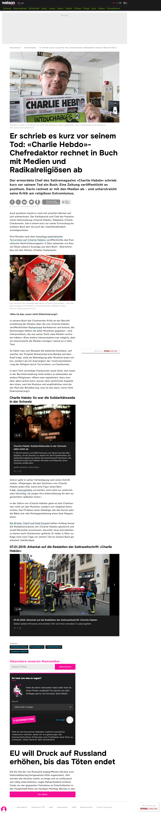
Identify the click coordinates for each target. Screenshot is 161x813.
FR (120, 3)
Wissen (78, 8)
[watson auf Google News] (66, 202)
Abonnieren (65, 666)
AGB (74, 807)
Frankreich (36, 647)
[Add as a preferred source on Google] (51, 202)
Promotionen (113, 8)
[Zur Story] (64, 773)
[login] (4, 809)
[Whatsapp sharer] (20, 471)
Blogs (86, 8)
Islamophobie (24, 490)
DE (113, 3)
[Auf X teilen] (17, 471)
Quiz (93, 8)
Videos (101, 8)
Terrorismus (53, 647)
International (20, 8)
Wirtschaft (34, 8)
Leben (52, 8)
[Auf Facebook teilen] (12, 202)
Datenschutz (86, 807)
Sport (44, 8)
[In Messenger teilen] (18, 202)
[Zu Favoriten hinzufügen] (37, 202)
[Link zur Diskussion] (31, 202)
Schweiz (7, 8)
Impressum (62, 807)
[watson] (8, 3)
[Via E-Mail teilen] (24, 202)
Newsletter (22, 807)
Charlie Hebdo (30, 48)
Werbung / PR (38, 807)
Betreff (15, 701)
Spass (60, 8)
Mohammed (35, 327)
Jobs (51, 807)
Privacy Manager (104, 807)
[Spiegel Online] (148, 808)
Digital (68, 8)
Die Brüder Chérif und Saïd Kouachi (30, 523)
